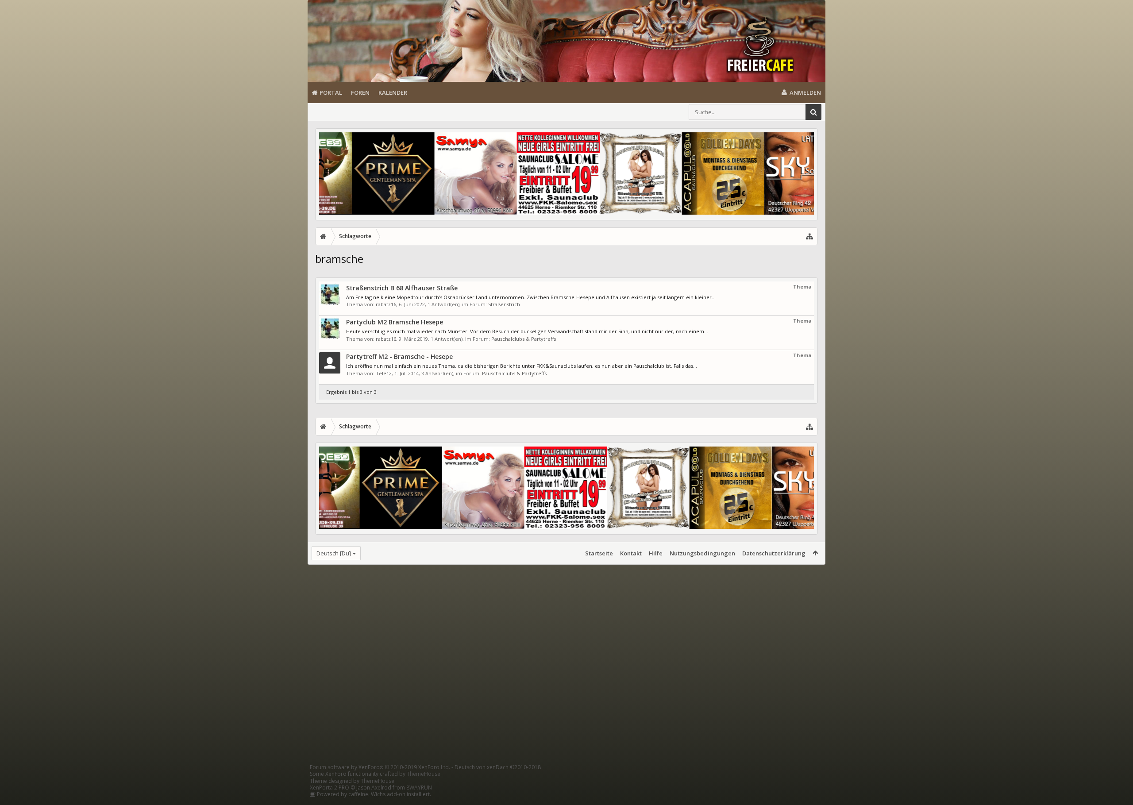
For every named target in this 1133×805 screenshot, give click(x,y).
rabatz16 (386, 304)
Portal (331, 92)
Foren (360, 92)
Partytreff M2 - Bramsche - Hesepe (399, 356)
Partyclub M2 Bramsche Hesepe (394, 322)
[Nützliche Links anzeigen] (809, 236)
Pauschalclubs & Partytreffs (523, 338)
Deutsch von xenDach (498, 767)
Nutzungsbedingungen (702, 553)
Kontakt (631, 553)
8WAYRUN (419, 787)
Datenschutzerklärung (773, 553)
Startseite (599, 553)
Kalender (392, 92)
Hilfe (656, 553)
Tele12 (384, 373)
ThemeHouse (423, 774)
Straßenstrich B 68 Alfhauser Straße (402, 288)
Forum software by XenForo (380, 767)
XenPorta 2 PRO (329, 787)
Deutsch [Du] (333, 553)
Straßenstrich (504, 304)
